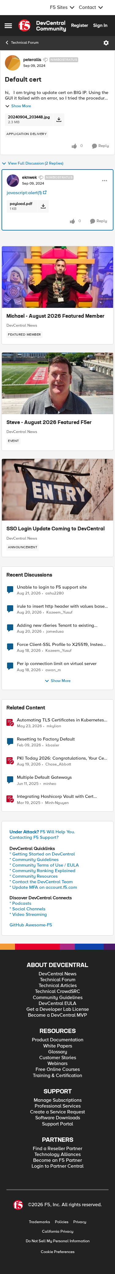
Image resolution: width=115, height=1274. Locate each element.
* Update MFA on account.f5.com (43, 887)
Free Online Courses (58, 1069)
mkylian (54, 726)
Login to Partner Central (57, 1166)
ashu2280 (54, 593)
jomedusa (55, 631)
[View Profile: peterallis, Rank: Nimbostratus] (12, 63)
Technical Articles (58, 986)
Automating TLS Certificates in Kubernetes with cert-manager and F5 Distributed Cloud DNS (62, 720)
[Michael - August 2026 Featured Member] (57, 277)
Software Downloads (57, 1118)
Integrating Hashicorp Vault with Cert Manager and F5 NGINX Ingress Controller (60, 796)
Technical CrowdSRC (57, 991)
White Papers (57, 1046)
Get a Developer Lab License (57, 1009)
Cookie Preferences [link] (58, 1251)
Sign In (100, 25)
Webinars (57, 1064)
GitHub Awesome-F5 (31, 925)
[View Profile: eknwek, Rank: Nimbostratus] (13, 180)
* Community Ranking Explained (42, 870)
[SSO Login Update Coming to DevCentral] (57, 490)
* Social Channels (27, 909)
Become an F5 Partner (57, 1160)
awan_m (53, 670)
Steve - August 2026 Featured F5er (49, 422)
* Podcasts (20, 903)
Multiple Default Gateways (44, 777)
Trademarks (39, 1222)
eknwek (29, 177)
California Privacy (57, 1231)
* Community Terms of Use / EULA (44, 865)
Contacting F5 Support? (34, 837)
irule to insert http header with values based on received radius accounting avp (62, 606)
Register (79, 25)
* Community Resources (34, 876)
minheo (49, 784)
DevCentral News (21, 325)
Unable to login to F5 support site (52, 587)
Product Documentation (57, 1040)
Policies (61, 1222)
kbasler (52, 745)
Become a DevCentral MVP (57, 1015)
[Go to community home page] (42, 25)
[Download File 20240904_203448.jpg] (58, 119)
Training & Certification (57, 1076)
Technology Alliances (57, 1155)
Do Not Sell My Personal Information (58, 1241)
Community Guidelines (57, 998)
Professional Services (58, 1106)
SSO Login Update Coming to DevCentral (55, 529)
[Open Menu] (106, 43)
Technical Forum (25, 42)
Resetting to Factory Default (46, 739)
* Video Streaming (28, 914)
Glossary (57, 1052)
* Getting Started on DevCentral (42, 854)
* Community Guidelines (34, 859)
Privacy (79, 1222)
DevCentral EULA (57, 1004)
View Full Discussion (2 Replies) (35, 163)
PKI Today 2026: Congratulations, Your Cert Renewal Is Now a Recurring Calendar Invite (62, 758)
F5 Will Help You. (42, 832)
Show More (21, 106)
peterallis (32, 59)
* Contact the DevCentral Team (41, 881)
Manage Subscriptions (58, 1100)
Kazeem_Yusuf (59, 612)
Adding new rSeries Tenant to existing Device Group (55, 625)
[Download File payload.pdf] (43, 206)
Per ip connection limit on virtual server (57, 663)
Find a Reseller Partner (57, 1149)
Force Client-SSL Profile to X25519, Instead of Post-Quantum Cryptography (61, 644)
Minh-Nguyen (57, 803)
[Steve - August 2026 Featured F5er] (57, 383)
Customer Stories (57, 1058)
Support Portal (57, 1124)
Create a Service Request (57, 1112)
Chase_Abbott (58, 764)
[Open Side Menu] (8, 25)
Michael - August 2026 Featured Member (55, 316)
